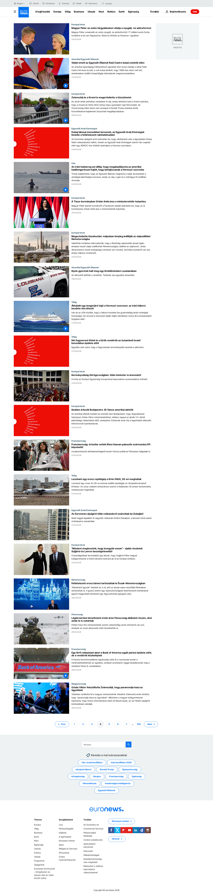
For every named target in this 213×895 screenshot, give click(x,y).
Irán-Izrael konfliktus (92, 762)
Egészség (133, 11)
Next (101, 11)
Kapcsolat (88, 851)
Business (79, 11)
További (87, 819)
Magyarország (78, 684)
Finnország (77, 614)
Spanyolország (129, 769)
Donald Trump (107, 769)
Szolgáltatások (66, 819)
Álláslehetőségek (91, 855)
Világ (67, 11)
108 (139, 724)
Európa (57, 11)
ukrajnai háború (83, 769)
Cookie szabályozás (92, 840)
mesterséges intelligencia (117, 783)
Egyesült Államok (106, 790)
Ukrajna (97, 776)
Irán (73, 163)
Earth (121, 11)
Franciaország (78, 441)
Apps (61, 844)
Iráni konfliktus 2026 (121, 762)
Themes (38, 819)
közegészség (78, 776)
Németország (78, 579)
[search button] (103, 3)
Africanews (64, 852)
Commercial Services (93, 828)
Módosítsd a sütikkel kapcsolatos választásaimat (93, 869)
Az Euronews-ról (91, 824)
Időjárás (62, 832)
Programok (39, 860)
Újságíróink (39, 865)
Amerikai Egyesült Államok (85, 59)
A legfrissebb (42, 11)
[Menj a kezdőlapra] (23, 12)
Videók (37, 856)
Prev (63, 724)
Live (195, 11)
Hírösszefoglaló (66, 828)
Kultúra (111, 11)
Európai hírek (78, 24)
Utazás (91, 11)
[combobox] (118, 3)
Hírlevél (115, 839)
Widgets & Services (68, 848)
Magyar (20, 3)
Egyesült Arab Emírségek (84, 128)
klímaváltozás (90, 783)
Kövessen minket (67, 840)
